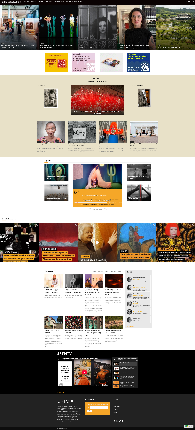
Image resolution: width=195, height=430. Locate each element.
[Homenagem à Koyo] (51, 131)
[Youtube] (189, 2)
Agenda (47, 161)
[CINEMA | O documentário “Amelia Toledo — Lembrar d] (97, 242)
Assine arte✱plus (117, 403)
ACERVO (33, 1)
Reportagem (113, 271)
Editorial (38, 141)
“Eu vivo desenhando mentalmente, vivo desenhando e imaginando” (73, 291)
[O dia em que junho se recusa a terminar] (74, 322)
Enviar (89, 410)
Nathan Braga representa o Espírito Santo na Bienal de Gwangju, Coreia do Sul (52, 291)
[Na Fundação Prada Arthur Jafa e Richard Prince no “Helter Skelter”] (97, 100)
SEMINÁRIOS (48, 1)
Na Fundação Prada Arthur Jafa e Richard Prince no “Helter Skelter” (97, 113)
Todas (94, 271)
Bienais (100, 141)
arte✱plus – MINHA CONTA (74, 1)
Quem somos (116, 406)
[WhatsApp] (186, 2)
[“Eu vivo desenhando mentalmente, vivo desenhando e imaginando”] (74, 281)
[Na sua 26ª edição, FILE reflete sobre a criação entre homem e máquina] (58, 27)
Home (159, 45)
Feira (3, 43)
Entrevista (120, 271)
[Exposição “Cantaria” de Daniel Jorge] (56, 193)
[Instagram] (181, 2)
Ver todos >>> (130, 326)
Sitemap (115, 416)
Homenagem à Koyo (43, 144)
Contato (115, 412)
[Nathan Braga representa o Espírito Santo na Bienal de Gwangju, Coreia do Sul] (53, 281)
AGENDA (26, 1)
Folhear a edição (137, 85)
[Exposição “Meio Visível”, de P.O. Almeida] (139, 172)
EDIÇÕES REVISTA (59, 1)
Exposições (100, 271)
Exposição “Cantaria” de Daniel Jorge (56, 198)
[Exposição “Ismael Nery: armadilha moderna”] (56, 172)
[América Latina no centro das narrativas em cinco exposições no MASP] (82, 131)
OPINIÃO (40, 1)
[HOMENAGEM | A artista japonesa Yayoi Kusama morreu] (175, 242)
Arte (81, 45)
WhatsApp (115, 409)
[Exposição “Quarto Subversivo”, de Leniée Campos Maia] (139, 193)
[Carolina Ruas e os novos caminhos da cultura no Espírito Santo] (136, 27)
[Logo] (12, 2)
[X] (184, 2)
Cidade (106, 328)
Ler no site (41, 85)
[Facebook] (179, 2)
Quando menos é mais (106, 144)
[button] (193, 2)
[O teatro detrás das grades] (97, 27)
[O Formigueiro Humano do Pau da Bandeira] (114, 322)
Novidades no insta (9, 219)
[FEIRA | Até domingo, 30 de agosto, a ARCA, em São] (136, 242)
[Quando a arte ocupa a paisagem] (53, 322)
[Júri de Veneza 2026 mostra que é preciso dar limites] (144, 131)
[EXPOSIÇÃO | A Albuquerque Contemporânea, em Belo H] (58, 242)
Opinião (130, 272)
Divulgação (43, 43)
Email (88, 407)
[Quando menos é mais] (113, 131)
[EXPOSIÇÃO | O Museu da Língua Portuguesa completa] (19, 242)
